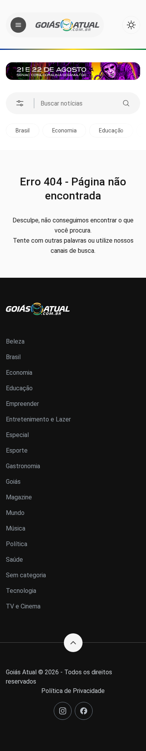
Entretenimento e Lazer (38, 419)
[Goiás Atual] (67, 25)
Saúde (14, 559)
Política (16, 544)
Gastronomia (23, 466)
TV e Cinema (23, 606)
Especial (17, 435)
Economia (64, 130)
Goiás (13, 481)
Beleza (15, 341)
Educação (111, 130)
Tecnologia (21, 590)
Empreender (22, 403)
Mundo (15, 513)
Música (15, 528)
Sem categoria (26, 575)
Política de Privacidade (73, 691)
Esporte (17, 450)
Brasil (22, 130)
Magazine (19, 497)
